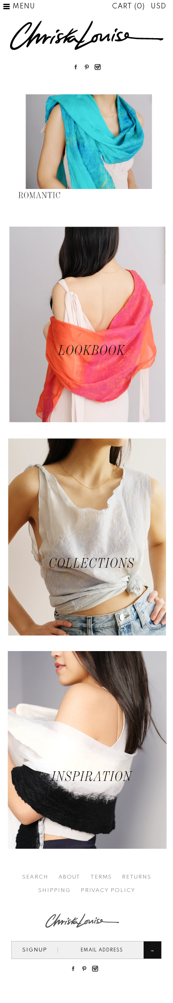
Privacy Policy (108, 890)
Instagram (97, 67)
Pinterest (86, 67)
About (69, 877)
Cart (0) (129, 6)
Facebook (75, 67)
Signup (34, 950)
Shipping (54, 890)
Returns (136, 877)
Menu (24, 6)
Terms (101, 877)
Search (35, 877)
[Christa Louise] (86, 23)
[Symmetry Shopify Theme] (86, 426)
